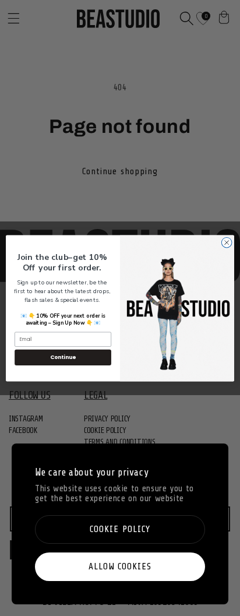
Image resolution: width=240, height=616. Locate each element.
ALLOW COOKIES (120, 566)
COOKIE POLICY (120, 529)
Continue (63, 357)
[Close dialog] (226, 242)
